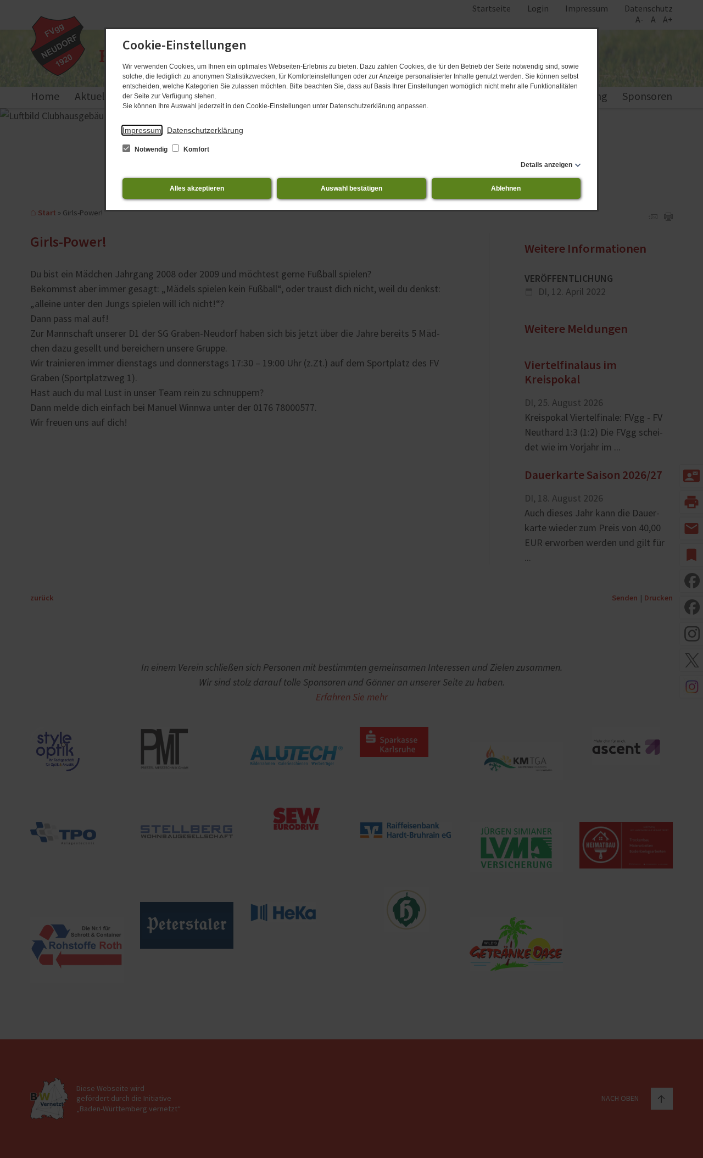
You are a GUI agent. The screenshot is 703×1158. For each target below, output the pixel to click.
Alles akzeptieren (197, 188)
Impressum (141, 130)
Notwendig (151, 149)
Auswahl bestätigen (351, 188)
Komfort (195, 149)
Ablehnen (506, 188)
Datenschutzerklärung (205, 130)
